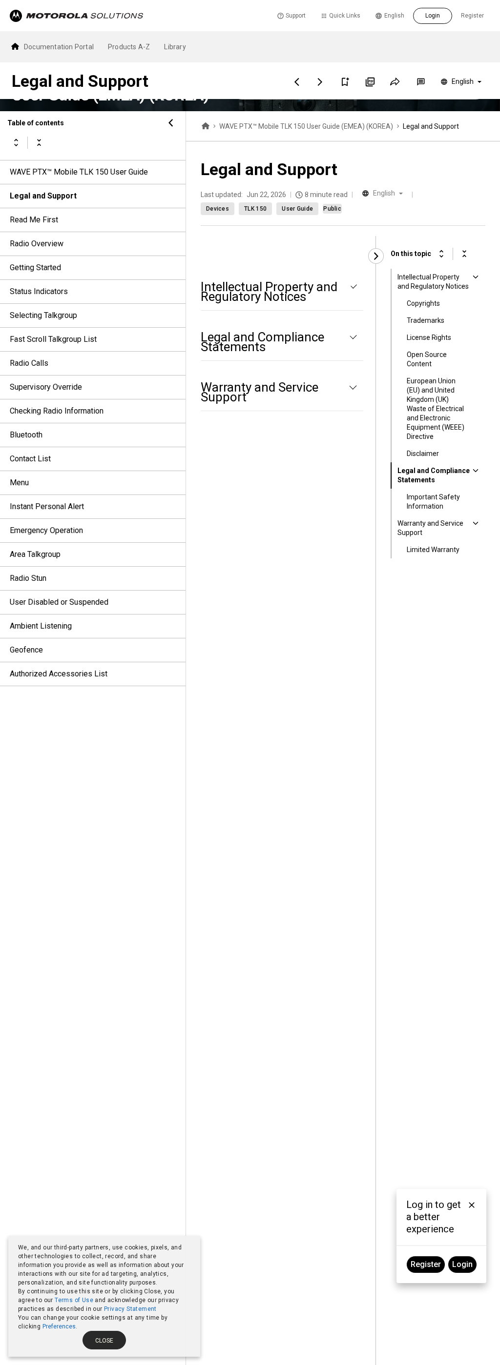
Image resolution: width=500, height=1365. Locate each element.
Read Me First (34, 219)
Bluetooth (26, 434)
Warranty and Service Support (430, 527)
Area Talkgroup (35, 554)
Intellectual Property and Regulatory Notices (433, 281)
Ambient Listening (41, 626)
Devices (217, 208)
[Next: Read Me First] (320, 82)
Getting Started (35, 267)
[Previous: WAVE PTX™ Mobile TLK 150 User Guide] (297, 82)
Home (205, 126)
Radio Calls (29, 363)
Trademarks (425, 320)
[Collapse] (464, 253)
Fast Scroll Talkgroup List (53, 339)
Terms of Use (74, 1300)
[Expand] (441, 253)
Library (175, 47)
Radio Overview (36, 243)
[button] (344, 82)
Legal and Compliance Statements (433, 475)
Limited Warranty (433, 550)
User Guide (297, 208)
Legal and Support (43, 195)
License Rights (429, 337)
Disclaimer (423, 453)
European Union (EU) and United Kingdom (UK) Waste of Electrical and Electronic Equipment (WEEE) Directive (435, 408)
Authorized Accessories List (58, 673)
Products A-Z (129, 47)
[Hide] (171, 123)
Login (432, 15)
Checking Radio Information (57, 410)
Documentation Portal (59, 47)
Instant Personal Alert (47, 506)
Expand (16, 142)
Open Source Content (427, 359)
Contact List (30, 458)
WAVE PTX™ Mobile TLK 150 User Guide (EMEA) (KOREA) (306, 126)
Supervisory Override (46, 387)
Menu (19, 482)
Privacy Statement (130, 1309)
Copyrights (423, 303)
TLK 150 (255, 208)
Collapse (39, 142)
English (394, 15)
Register (472, 15)
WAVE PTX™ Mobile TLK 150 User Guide (79, 172)
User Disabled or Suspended (59, 602)
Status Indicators (39, 291)
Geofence (26, 649)
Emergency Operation (46, 530)
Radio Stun (28, 578)
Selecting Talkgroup (43, 315)
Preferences (59, 1326)
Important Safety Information (433, 501)
